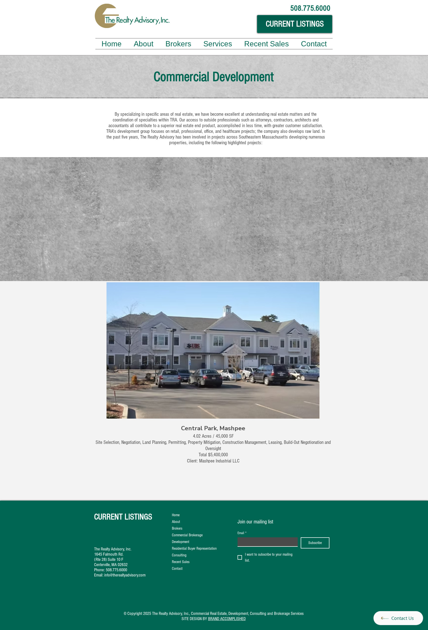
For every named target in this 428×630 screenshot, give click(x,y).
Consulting (179, 555)
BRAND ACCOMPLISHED (227, 618)
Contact (177, 568)
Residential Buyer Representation (194, 548)
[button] (217, 43)
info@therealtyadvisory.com (125, 575)
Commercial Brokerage (187, 535)
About (176, 521)
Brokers (177, 528)
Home (176, 515)
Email (242, 533)
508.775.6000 (116, 570)
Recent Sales (180, 562)
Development (180, 542)
